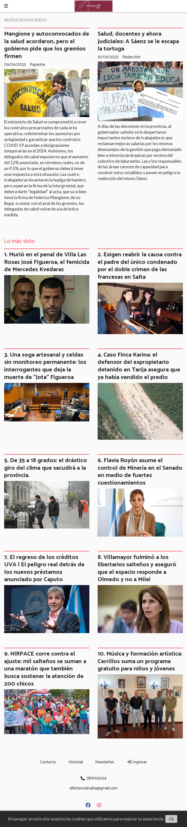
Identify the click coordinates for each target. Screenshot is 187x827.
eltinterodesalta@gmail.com (94, 788)
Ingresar (139, 762)
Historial (76, 762)
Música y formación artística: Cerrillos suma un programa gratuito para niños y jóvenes (140, 661)
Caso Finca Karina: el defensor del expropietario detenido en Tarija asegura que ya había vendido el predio (139, 366)
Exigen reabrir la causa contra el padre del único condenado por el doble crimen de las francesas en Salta (140, 266)
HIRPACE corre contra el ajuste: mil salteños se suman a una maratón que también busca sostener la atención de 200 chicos (45, 668)
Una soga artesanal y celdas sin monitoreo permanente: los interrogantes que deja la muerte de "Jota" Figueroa (45, 366)
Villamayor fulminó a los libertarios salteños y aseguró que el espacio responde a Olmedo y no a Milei (137, 568)
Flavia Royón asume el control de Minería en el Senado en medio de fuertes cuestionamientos (140, 472)
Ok (171, 818)
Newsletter (104, 762)
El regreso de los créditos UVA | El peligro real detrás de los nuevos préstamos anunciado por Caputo (44, 568)
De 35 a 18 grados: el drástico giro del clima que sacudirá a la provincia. (45, 468)
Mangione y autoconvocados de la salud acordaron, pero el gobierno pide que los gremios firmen (46, 45)
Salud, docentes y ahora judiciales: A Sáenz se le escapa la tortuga (138, 41)
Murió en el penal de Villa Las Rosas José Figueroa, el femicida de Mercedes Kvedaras (46, 262)
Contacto (48, 762)
